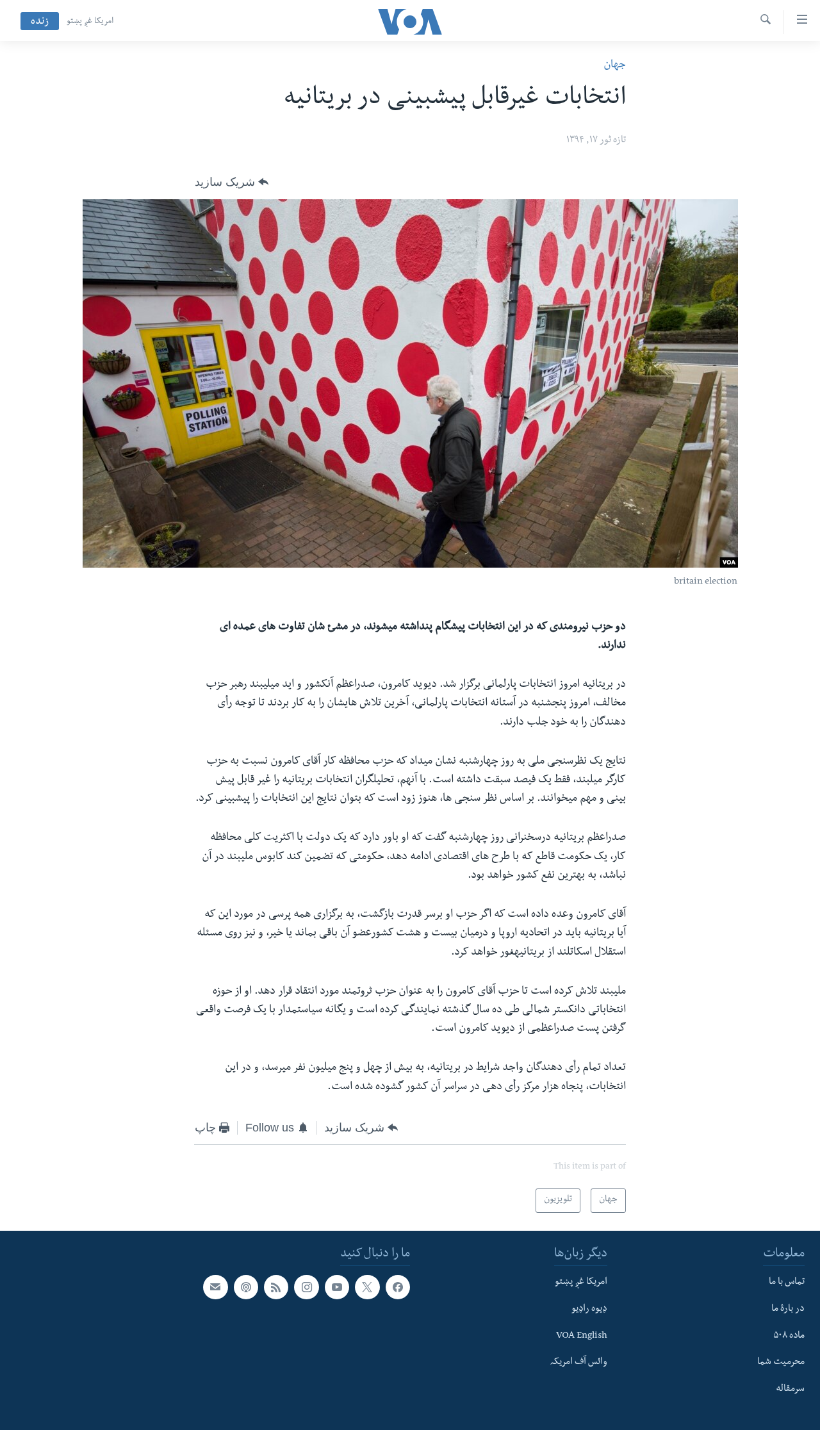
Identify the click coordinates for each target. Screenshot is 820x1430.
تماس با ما (787, 1282)
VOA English (581, 1336)
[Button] (231, 182)
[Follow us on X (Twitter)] (367, 1287)
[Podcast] (246, 1287)
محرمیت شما (781, 1362)
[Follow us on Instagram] (306, 1287)
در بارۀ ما (788, 1309)
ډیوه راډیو (589, 1309)
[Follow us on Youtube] (337, 1287)
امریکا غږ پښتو (90, 22)
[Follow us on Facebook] (398, 1287)
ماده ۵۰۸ (789, 1336)
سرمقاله (790, 1389)
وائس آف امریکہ (578, 1362)
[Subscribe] (215, 1287)
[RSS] (276, 1287)
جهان (614, 65)
